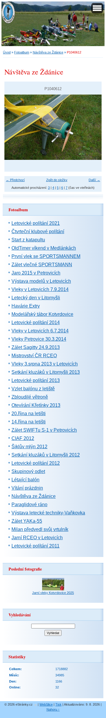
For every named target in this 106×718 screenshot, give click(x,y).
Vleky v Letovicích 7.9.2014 (40, 289)
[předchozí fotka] (14, 127)
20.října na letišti (28, 413)
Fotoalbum (21, 52)
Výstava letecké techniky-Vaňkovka (48, 512)
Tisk (58, 704)
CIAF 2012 (22, 438)
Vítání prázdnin (27, 487)
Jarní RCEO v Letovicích (37, 537)
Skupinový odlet (28, 471)
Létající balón (25, 479)
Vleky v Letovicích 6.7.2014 (40, 330)
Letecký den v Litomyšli (35, 297)
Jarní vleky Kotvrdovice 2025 (53, 592)
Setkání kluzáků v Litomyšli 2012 (45, 454)
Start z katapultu (28, 239)
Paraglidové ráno (29, 504)
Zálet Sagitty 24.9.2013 (35, 347)
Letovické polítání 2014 (35, 322)
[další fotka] (92, 127)
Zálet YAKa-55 (26, 521)
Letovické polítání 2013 (35, 380)
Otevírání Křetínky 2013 (35, 405)
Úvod (7, 52)
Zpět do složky (56, 180)
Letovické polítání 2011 (35, 545)
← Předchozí (15, 180)
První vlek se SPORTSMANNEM (45, 256)
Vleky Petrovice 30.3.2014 (38, 339)
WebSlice (46, 704)
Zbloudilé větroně (29, 396)
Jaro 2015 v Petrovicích (35, 272)
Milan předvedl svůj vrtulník (39, 529)
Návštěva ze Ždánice (48, 52)
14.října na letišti (28, 421)
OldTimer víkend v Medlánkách (43, 248)
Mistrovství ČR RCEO (34, 355)
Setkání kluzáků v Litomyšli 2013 (45, 372)
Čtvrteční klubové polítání (37, 231)
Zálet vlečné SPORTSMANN (41, 264)
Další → (94, 180)
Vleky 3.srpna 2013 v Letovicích (44, 363)
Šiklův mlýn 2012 (29, 446)
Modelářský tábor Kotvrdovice (42, 314)
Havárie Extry (25, 305)
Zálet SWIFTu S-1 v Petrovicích (44, 430)
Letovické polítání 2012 (35, 463)
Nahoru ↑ (53, 709)
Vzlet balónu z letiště (33, 388)
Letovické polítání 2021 (35, 223)
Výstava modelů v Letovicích (41, 281)
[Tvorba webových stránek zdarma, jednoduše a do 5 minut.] (36, 705)
